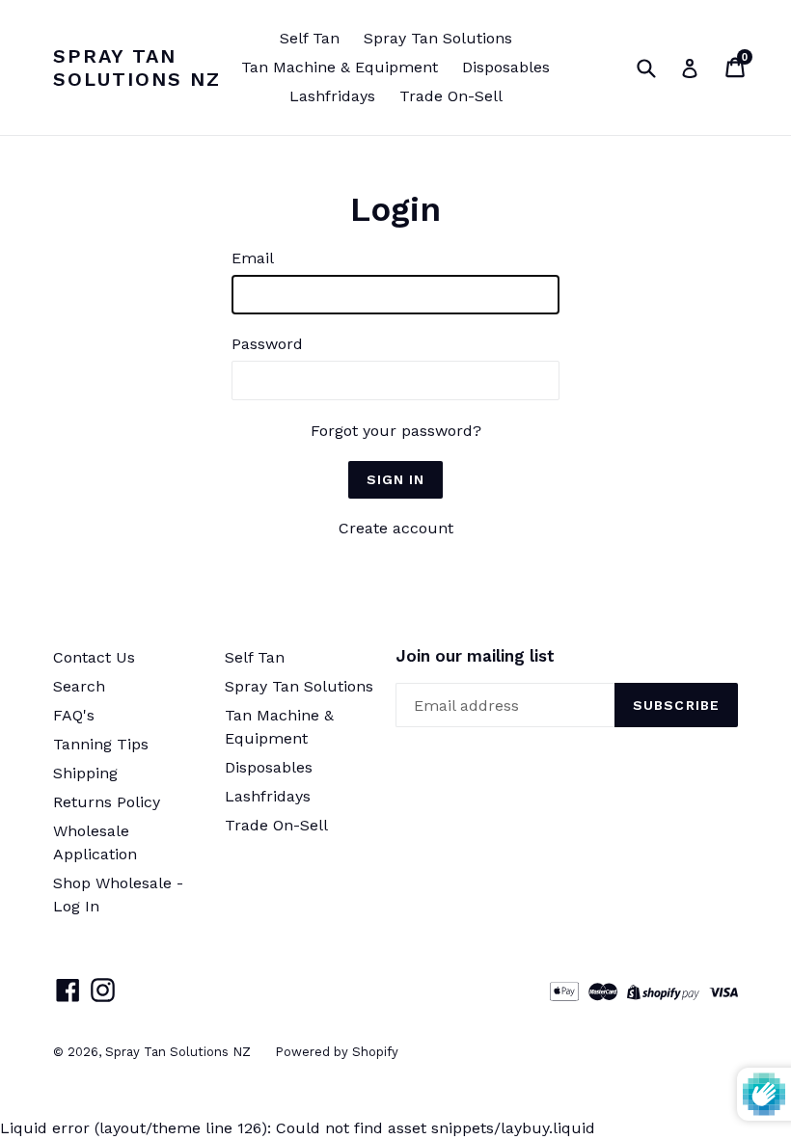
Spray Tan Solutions (438, 38)
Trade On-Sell (451, 96)
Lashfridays (332, 96)
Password (267, 344)
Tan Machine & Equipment (339, 67)
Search (79, 686)
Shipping (85, 773)
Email (253, 258)
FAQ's (74, 715)
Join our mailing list (475, 655)
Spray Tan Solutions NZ (137, 67)
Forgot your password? (396, 430)
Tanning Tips (101, 744)
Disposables (506, 67)
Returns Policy (106, 802)
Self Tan (310, 38)
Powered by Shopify (336, 1052)
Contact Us (94, 657)
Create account (396, 528)
